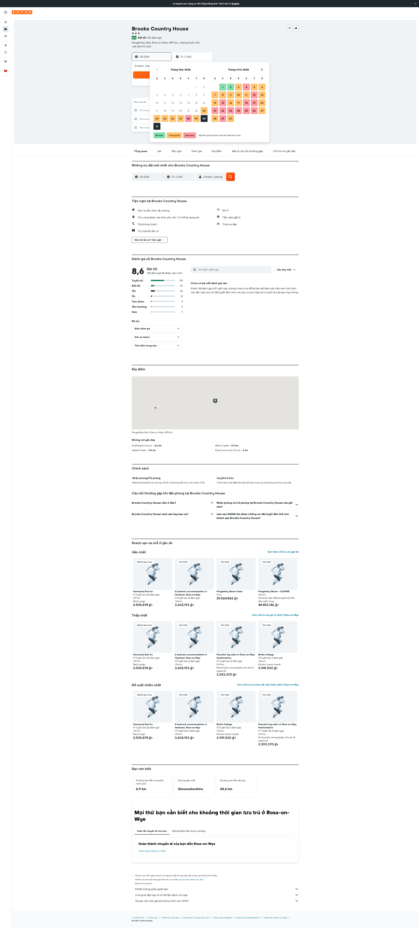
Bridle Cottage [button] (266, 654)
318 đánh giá (154, 37)
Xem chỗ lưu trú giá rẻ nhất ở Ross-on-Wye (275, 614)
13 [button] (180, 102)
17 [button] (157, 110)
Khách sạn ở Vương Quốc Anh (196, 917)
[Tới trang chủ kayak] (22, 12)
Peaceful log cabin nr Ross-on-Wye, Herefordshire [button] (236, 656)
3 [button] (157, 95)
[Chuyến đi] (5, 61)
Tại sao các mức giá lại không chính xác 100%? (162, 900)
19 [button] (173, 110)
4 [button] (165, 95)
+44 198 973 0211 (141, 46)
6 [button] (180, 95)
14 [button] (188, 102)
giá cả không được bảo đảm (191, 879)
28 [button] (188, 118)
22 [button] (196, 110)
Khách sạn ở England (222, 917)
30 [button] (204, 118)
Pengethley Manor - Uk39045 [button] (274, 591)
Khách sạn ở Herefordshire (248, 917)
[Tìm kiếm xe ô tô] (5, 36)
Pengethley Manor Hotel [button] (229, 591)
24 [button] (156, 118)
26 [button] (172, 118)
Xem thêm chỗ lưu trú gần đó (283, 551)
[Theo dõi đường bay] (5, 52)
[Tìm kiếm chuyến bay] (5, 22)
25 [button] (164, 118)
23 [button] (204, 110)
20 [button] (180, 110)
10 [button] (157, 102)
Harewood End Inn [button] (143, 591)
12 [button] (173, 102)
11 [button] (165, 102)
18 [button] (165, 110)
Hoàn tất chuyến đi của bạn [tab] (152, 830)
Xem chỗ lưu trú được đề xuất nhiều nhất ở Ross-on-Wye (268, 684)
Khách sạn (152, 917)
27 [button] (180, 118)
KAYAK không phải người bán (151, 889)
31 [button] (157, 126)
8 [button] (196, 95)
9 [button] (204, 95)
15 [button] (196, 102)
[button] (415, 3)
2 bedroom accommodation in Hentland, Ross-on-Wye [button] (191, 593)
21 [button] (188, 110)
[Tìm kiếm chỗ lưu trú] (5, 29)
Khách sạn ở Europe (170, 917)
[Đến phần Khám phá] (5, 45)
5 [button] (172, 95)
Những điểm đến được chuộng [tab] (188, 830)
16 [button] (204, 102)
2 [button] (204, 87)
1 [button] (196, 87)
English (235, 3)
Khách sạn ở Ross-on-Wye (152, 850)
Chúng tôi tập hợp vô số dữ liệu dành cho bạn (161, 895)
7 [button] (188, 95)
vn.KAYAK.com (138, 917)
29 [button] (196, 118)
